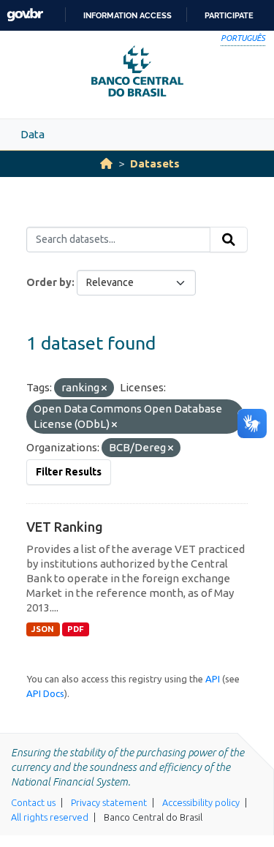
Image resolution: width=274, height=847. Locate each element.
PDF (75, 629)
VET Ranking (64, 526)
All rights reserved (49, 817)
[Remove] (104, 388)
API (212, 679)
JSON (42, 629)
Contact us (33, 802)
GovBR (25, 15)
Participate (229, 15)
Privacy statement (109, 802)
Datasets (155, 163)
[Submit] (229, 240)
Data (32, 134)
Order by (49, 282)
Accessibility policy (201, 802)
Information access (127, 15)
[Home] (106, 163)
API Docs (45, 693)
